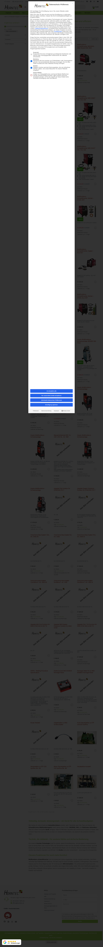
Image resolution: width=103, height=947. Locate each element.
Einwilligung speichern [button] (51, 404)
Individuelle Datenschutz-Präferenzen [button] (51, 400)
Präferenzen (36, 410)
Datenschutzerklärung (41, 28)
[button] (11, 942)
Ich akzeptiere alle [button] (51, 391)
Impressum (56, 410)
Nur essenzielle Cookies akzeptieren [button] (51, 395)
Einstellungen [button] (58, 31)
